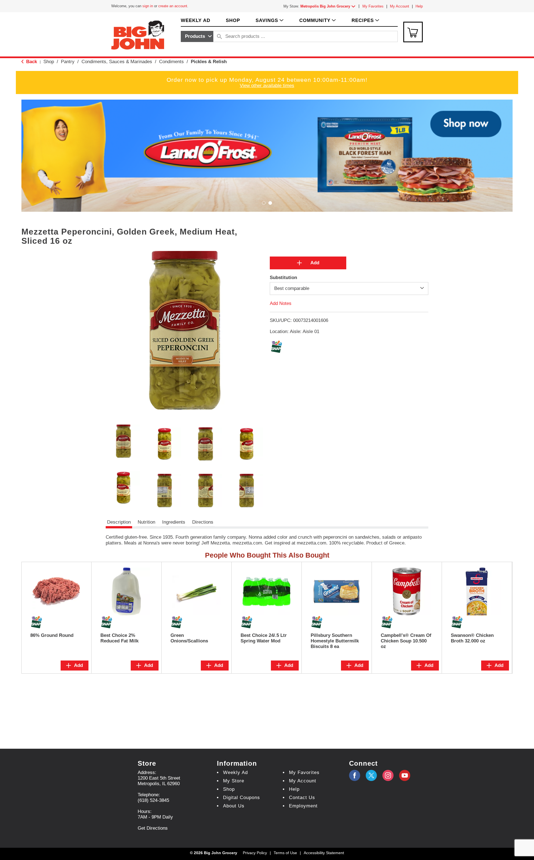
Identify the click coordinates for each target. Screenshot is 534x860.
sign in (147, 6)
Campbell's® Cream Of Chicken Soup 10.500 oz (406, 641)
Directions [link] (202, 522)
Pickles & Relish (209, 61)
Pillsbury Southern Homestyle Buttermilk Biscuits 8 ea (335, 641)
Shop (48, 61)
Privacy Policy (255, 853)
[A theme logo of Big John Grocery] (137, 34)
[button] (329, 6)
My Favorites (373, 6)
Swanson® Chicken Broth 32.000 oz (472, 638)
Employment (303, 806)
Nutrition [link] (146, 522)
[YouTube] (388, 775)
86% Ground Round (51, 635)
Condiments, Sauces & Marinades (116, 61)
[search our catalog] (219, 36)
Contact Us (302, 797)
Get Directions (153, 828)
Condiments (171, 61)
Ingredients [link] (173, 522)
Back (31, 61)
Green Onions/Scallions (189, 638)
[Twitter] (371, 775)
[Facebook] (354, 775)
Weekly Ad (235, 772)
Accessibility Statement (324, 853)
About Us (233, 806)
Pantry (68, 61)
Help (419, 6)
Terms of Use (285, 853)
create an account (172, 6)
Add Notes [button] (280, 303)
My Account (399, 6)
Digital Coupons (241, 797)
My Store (233, 780)
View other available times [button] (267, 85)
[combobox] (197, 36)
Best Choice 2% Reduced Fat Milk (119, 638)
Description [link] (119, 522)
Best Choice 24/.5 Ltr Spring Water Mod (264, 638)
